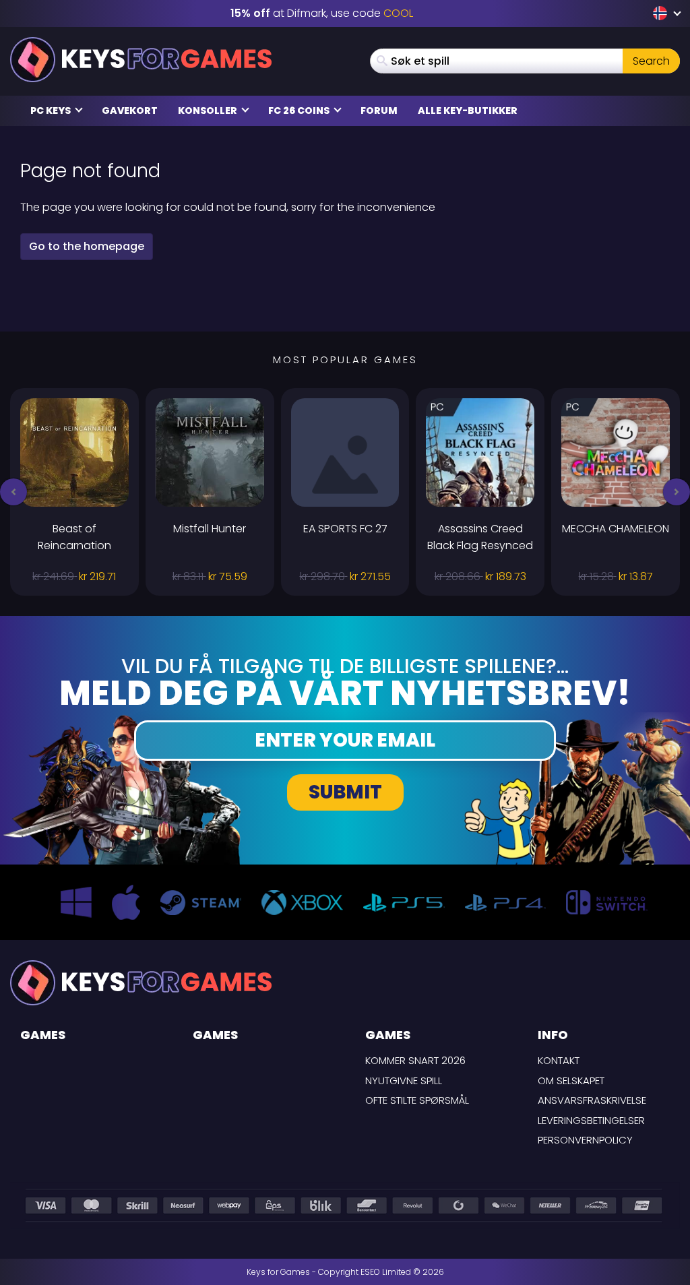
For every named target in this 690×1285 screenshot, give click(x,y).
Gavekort (130, 110)
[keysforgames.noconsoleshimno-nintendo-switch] (661, 13)
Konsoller (208, 110)
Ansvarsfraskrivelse (592, 1100)
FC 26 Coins (300, 110)
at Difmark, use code (321, 13)
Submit (345, 792)
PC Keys (51, 110)
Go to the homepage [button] (86, 246)
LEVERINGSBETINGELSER (591, 1120)
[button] (13, 491)
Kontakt (558, 1060)
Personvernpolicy (585, 1140)
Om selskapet (571, 1080)
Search (651, 61)
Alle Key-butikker (468, 110)
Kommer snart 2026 (415, 1060)
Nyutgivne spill (403, 1080)
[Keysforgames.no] (141, 59)
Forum (379, 110)
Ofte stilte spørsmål (417, 1100)
